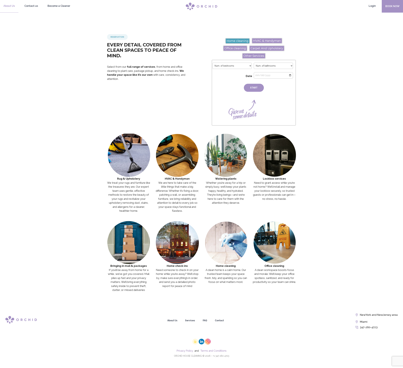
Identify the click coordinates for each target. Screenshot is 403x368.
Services (190, 320)
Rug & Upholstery (128, 155)
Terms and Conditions (213, 350)
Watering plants (225, 155)
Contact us (31, 5)
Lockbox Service (274, 155)
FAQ (205, 320)
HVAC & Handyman (177, 155)
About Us (9, 5)
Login (372, 5)
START (254, 87)
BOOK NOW (392, 6)
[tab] (237, 41)
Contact (219, 320)
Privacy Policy (184, 350)
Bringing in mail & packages (128, 242)
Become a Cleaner (59, 5)
